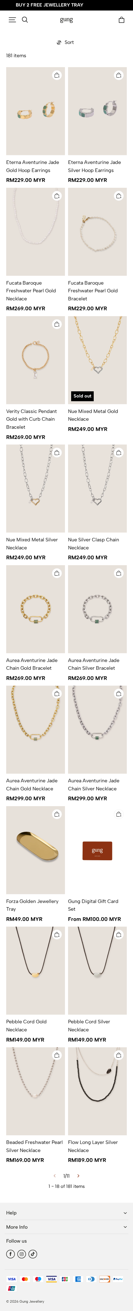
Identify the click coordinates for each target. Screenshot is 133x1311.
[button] (12, 20)
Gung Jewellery (31, 1301)
